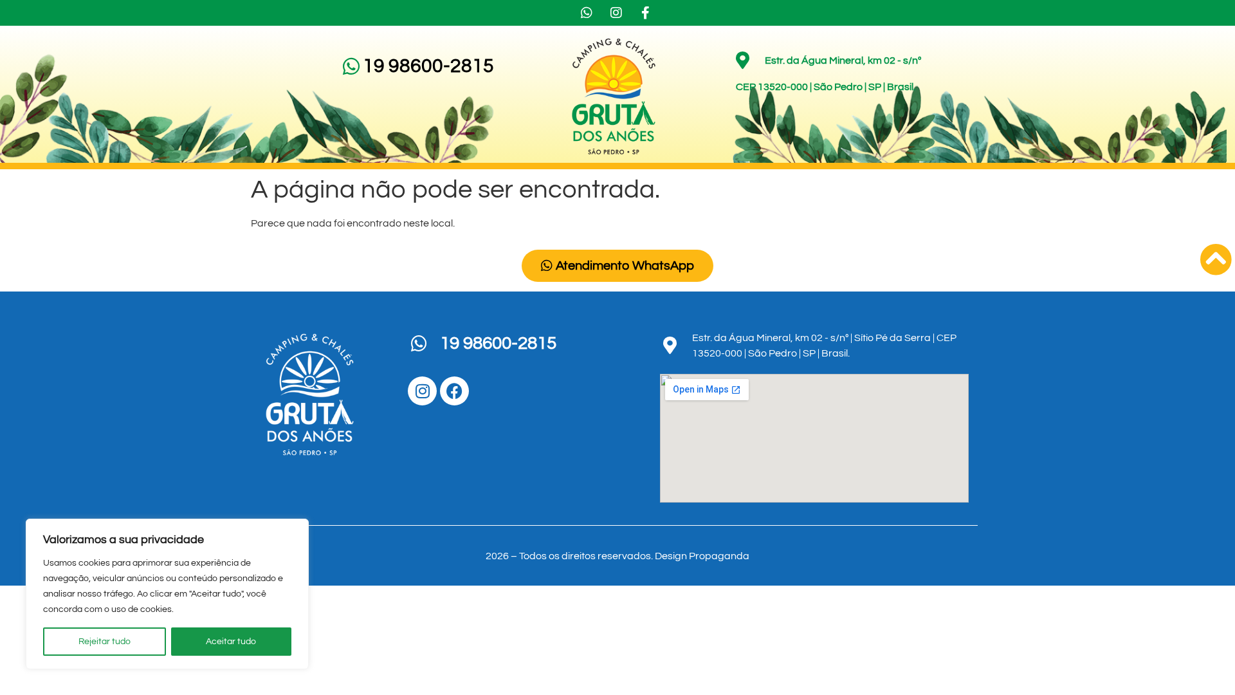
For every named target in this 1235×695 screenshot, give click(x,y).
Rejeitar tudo (104, 641)
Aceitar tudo (231, 641)
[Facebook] (454, 390)
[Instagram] (422, 390)
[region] (167, 594)
